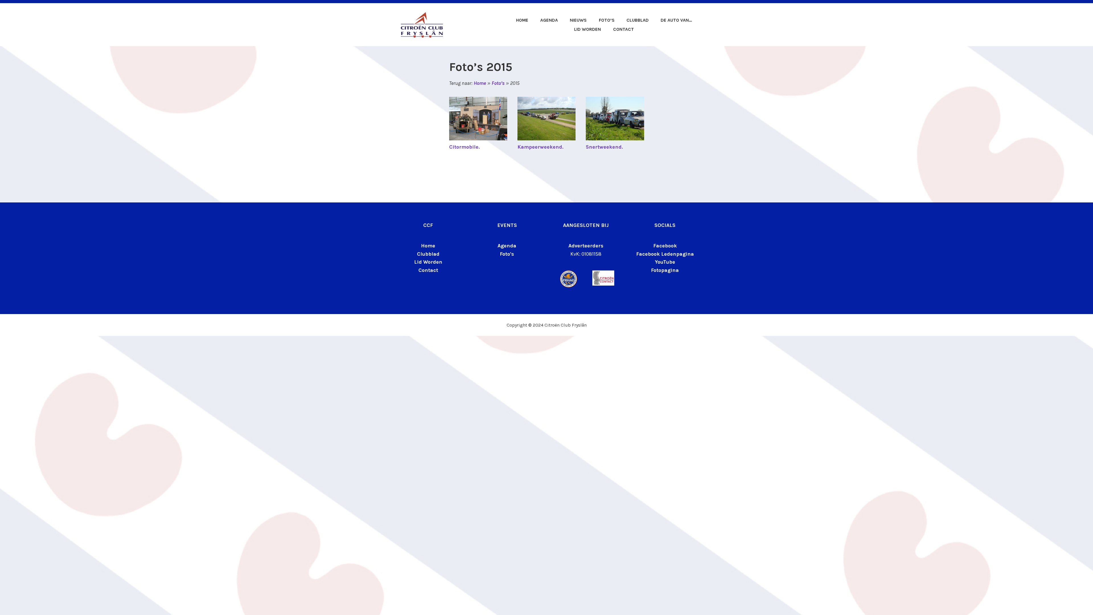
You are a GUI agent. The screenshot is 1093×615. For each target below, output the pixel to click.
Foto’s (606, 20)
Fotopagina (665, 270)
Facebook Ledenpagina (665, 254)
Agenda (549, 20)
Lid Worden (428, 262)
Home (522, 20)
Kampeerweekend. (540, 147)
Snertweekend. (604, 147)
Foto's (507, 254)
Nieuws (578, 20)
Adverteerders (585, 246)
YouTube (665, 262)
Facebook (665, 246)
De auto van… (676, 20)
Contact (623, 29)
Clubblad (637, 20)
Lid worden (587, 29)
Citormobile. (464, 147)
